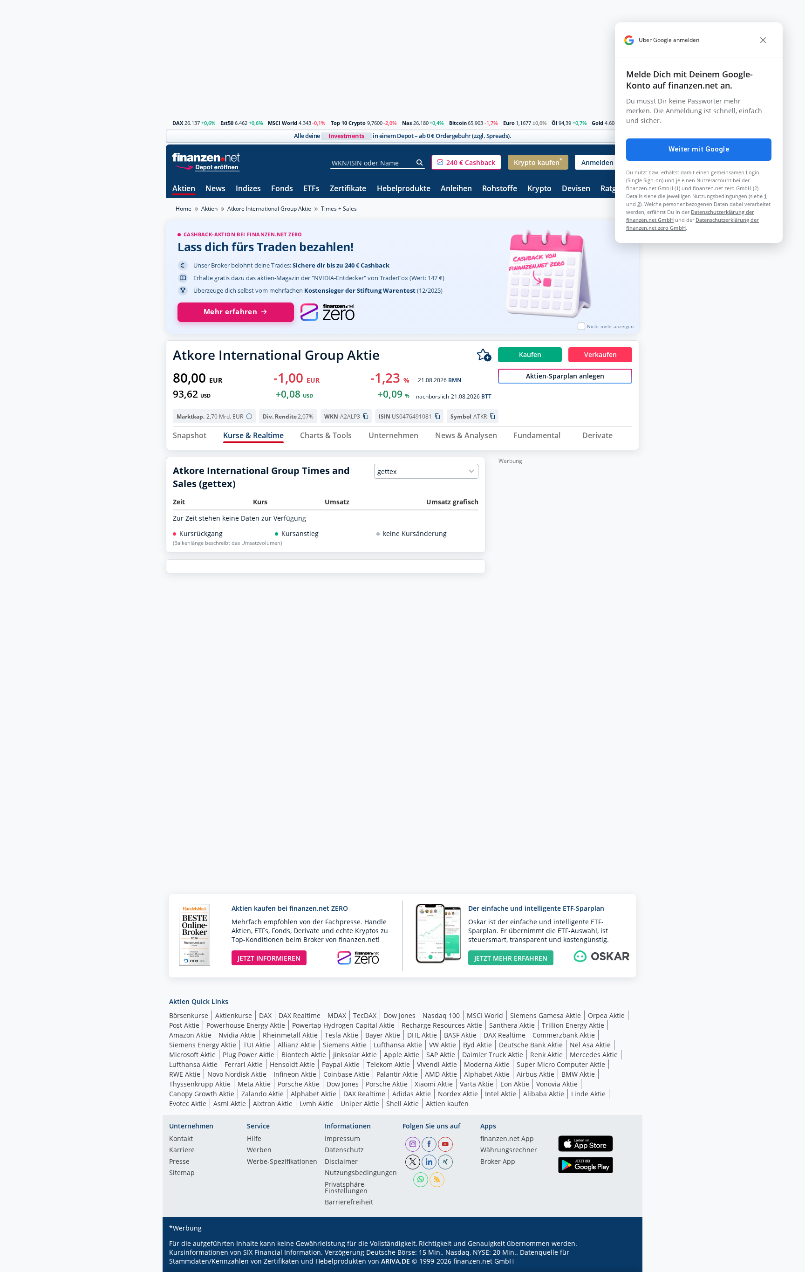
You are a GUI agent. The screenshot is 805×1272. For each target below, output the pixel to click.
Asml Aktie (229, 1103)
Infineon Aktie (294, 1074)
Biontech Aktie (303, 1054)
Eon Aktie (514, 1083)
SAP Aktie (440, 1054)
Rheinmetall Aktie (290, 1035)
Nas (407, 122)
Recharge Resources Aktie (442, 1025)
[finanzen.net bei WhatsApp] (420, 1179)
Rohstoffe (499, 189)
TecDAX (364, 1015)
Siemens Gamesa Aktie (545, 1015)
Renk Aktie (546, 1054)
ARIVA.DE (395, 1261)
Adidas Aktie (411, 1093)
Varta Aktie (476, 1083)
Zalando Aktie (262, 1093)
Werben (259, 1150)
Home (183, 209)
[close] (763, 40)
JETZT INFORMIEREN (269, 958)
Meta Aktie (254, 1083)
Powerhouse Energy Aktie (245, 1025)
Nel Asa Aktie (590, 1044)
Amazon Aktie (190, 1035)
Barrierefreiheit (349, 1202)
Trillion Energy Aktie (573, 1025)
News (215, 189)
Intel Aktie (500, 1093)
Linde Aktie (588, 1093)
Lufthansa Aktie (398, 1044)
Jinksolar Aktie (355, 1054)
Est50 (226, 122)
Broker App (497, 1162)
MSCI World (282, 122)
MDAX (336, 1015)
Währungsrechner (508, 1150)
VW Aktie (442, 1044)
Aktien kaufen (447, 1103)
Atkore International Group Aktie (269, 209)
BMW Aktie (578, 1074)
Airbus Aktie (535, 1074)
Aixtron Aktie (273, 1103)
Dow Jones (399, 1015)
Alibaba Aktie (543, 1093)
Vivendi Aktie (437, 1064)
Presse (179, 1162)
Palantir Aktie (397, 1074)
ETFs (311, 189)
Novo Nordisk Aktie (236, 1074)
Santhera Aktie (512, 1025)
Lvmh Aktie (317, 1103)
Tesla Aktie (341, 1035)
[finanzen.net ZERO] (327, 312)
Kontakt (181, 1139)
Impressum (342, 1139)
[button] (466, 162)
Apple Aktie (401, 1054)
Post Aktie (184, 1025)
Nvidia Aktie (237, 1035)
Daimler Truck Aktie (492, 1054)
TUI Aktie (257, 1044)
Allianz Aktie (297, 1044)
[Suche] (420, 163)
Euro (509, 122)
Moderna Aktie (487, 1064)
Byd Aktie (477, 1044)
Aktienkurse (233, 1015)
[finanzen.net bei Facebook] (429, 1144)
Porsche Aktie (299, 1083)
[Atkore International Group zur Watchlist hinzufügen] (484, 354)
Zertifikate (348, 189)
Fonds (282, 189)
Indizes (248, 189)
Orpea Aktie (606, 1015)
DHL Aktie (422, 1035)
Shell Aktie (402, 1103)
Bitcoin (458, 122)
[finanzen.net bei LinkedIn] (429, 1162)
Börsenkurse (188, 1015)
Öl (554, 122)
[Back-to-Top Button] (620, 1261)
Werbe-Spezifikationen (282, 1162)
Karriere (182, 1150)
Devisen (576, 189)
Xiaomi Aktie (434, 1083)
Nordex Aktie (458, 1093)
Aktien (183, 189)
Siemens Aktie (345, 1044)
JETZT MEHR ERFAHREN (510, 958)
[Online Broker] (207, 167)
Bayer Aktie (382, 1035)
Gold (597, 122)
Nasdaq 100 (441, 1015)
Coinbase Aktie (346, 1074)
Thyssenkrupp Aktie (200, 1083)
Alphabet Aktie (487, 1074)
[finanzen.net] (206, 157)
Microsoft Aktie (192, 1054)
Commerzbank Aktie (563, 1035)
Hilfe (254, 1139)
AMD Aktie (441, 1074)
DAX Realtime (300, 1015)
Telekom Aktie (388, 1064)
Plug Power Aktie (248, 1054)
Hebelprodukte (403, 189)
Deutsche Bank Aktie (531, 1044)
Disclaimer (341, 1162)
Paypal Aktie (341, 1064)
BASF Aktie (460, 1035)
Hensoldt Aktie (292, 1064)
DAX (177, 122)
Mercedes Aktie (594, 1054)
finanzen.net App (507, 1139)
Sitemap (182, 1173)
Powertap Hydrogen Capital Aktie (343, 1025)
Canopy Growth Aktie (201, 1093)
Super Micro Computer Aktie (561, 1064)
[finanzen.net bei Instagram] (412, 1144)
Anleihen (456, 189)
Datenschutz (344, 1150)
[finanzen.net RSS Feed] (437, 1179)
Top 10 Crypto (348, 122)
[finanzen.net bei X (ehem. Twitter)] (412, 1162)
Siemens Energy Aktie (202, 1044)
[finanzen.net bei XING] (445, 1162)
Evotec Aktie (187, 1103)
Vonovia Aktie (557, 1083)
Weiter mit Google (699, 149)
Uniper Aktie (360, 1103)
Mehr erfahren (230, 311)
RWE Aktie (184, 1074)
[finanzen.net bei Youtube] (445, 1144)
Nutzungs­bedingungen (361, 1173)
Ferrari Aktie (244, 1064)
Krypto (539, 189)
